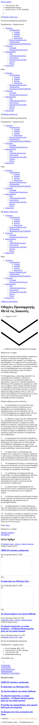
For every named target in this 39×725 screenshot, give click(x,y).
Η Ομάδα (13, 48)
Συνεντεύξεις (14, 58)
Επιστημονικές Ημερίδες (18, 60)
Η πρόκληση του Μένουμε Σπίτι (15, 581)
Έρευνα (12, 62)
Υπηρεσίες (9, 28)
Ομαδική (17, 34)
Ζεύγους (17, 36)
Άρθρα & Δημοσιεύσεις (18, 56)
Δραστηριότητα (10, 52)
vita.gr (8, 525)
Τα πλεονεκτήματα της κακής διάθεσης (18, 614)
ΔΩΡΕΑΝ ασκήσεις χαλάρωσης (15, 550)
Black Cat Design (31, 718)
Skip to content (6, 2)
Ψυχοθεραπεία (15, 30)
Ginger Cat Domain (16, 718)
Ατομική (17, 32)
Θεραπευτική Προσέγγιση (19, 50)
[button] (19, 69)
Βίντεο (12, 64)
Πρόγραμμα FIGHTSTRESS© (20, 44)
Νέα (11, 54)
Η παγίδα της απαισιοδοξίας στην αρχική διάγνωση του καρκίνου (19, 706)
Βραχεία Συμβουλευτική (18, 40)
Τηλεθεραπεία (14, 42)
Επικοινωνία (9, 66)
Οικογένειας (18, 38)
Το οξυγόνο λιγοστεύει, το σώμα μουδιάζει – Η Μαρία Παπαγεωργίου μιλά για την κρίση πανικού (17, 628)
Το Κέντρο (9, 46)
